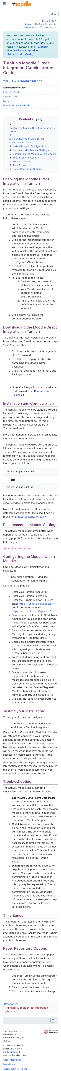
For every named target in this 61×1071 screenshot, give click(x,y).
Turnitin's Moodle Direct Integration (27, 1007)
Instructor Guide (11, 92)
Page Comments (47, 24)
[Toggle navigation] (4, 4)
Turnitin (11, 1011)
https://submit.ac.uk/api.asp (35, 603)
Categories (10, 1003)
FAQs (6, 101)
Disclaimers (9, 1064)
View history (50, 27)
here (31, 438)
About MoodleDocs (13, 1059)
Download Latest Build (15, 105)
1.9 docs (49, 20)
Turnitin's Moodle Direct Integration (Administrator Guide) (27, 50)
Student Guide (10, 96)
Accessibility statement (15, 1068)
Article (27, 24)
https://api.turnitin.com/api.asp (30, 611)
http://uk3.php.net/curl (30, 516)
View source (30, 27)
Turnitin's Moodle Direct (22, 81)
